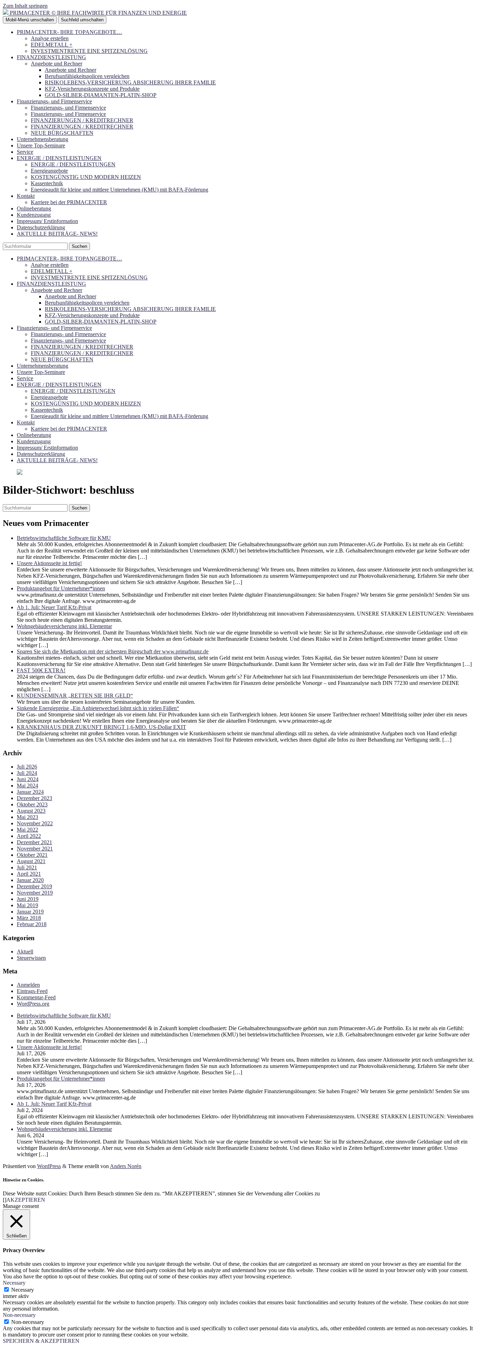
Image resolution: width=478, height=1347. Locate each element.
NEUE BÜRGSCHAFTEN (62, 133)
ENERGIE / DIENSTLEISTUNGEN (59, 158)
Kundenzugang (34, 215)
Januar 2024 (30, 792)
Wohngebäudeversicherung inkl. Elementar (64, 626)
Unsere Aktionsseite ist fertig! (49, 563)
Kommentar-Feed (36, 997)
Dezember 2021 (34, 842)
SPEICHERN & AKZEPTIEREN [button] (41, 1341)
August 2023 (31, 811)
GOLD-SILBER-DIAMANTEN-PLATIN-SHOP (100, 95)
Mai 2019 (27, 905)
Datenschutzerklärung (41, 227)
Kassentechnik (47, 183)
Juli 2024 (27, 773)
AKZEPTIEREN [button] (25, 1200)
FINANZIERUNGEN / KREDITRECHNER (82, 120)
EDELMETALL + (51, 45)
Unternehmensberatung (42, 139)
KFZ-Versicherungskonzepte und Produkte (92, 89)
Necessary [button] (14, 1283)
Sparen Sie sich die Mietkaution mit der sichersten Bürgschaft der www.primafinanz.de (113, 651)
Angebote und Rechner (56, 64)
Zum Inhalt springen (25, 6)
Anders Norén (125, 1166)
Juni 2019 (27, 899)
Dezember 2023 (34, 798)
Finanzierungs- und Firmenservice (54, 101)
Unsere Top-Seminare (41, 145)
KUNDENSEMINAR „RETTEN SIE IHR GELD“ (75, 696)
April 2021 (29, 874)
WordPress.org (33, 1004)
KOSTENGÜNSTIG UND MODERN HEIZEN (86, 177)
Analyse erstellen (50, 38)
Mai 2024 (27, 786)
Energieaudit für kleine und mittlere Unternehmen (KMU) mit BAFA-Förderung (119, 190)
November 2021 (35, 849)
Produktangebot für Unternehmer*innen (61, 588)
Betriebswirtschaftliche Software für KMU (64, 538)
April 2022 (29, 836)
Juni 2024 (27, 779)
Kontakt (26, 196)
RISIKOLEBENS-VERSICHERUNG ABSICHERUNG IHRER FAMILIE (130, 82)
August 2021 (31, 861)
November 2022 (35, 823)
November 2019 (35, 893)
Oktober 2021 (32, 855)
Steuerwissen (31, 958)
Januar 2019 (30, 912)
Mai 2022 (27, 830)
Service (25, 152)
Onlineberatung (34, 208)
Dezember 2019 (34, 886)
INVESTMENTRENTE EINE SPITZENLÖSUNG (89, 51)
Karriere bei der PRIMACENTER (69, 202)
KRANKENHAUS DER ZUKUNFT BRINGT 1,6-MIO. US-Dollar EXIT (101, 727)
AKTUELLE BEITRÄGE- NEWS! (57, 234)
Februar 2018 (32, 924)
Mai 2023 (27, 817)
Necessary (22, 1290)
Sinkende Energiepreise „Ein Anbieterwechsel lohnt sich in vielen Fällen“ (98, 708)
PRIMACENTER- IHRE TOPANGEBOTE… (69, 32)
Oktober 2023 (32, 804)
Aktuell (25, 951)
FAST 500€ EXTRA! (41, 670)
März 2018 (29, 918)
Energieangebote (49, 171)
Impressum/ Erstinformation (47, 221)
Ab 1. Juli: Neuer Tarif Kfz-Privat (54, 607)
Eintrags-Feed (32, 991)
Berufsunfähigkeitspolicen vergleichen (87, 76)
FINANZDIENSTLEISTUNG (51, 57)
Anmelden (28, 985)
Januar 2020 (30, 880)
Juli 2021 (27, 867)
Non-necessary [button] (19, 1315)
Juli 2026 (27, 767)
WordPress (49, 1166)
